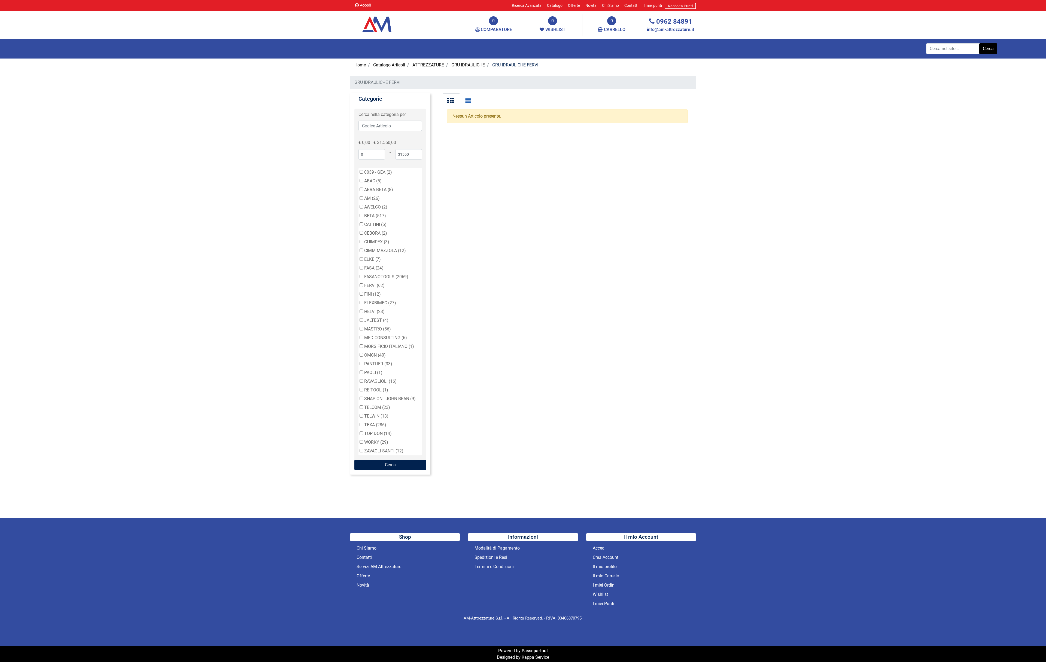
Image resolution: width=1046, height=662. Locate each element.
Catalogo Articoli (389, 65)
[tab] (451, 100)
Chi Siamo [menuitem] (610, 5)
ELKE (372, 259)
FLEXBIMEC (380, 302)
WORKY (376, 442)
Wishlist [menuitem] (600, 594)
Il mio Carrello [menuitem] (606, 575)
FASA (374, 268)
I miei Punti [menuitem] (603, 603)
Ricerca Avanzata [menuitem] (527, 5)
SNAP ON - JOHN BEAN (390, 398)
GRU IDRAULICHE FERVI (515, 65)
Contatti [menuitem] (631, 5)
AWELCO (375, 207)
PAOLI (373, 372)
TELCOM (377, 407)
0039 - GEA (378, 172)
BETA (375, 215)
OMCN (375, 355)
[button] (988, 48)
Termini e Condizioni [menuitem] (494, 566)
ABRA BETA (378, 189)
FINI (372, 294)
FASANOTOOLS (386, 276)
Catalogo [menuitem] (554, 5)
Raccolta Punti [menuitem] (680, 6)
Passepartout (535, 650)
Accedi (365, 5)
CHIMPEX (376, 241)
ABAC (373, 180)
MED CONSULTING (385, 337)
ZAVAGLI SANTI (383, 450)
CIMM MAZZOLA (385, 250)
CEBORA (375, 233)
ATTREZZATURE (428, 65)
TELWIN (376, 416)
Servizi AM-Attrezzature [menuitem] (379, 566)
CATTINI (375, 224)
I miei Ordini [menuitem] (604, 585)
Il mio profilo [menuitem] (605, 566)
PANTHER (378, 363)
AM (372, 198)
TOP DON (378, 433)
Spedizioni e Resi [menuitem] (491, 557)
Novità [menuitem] (591, 5)
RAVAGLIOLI (380, 381)
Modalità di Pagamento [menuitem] (497, 548)
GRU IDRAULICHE (468, 65)
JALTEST (376, 320)
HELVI (374, 311)
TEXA (375, 424)
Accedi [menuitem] (599, 548)
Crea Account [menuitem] (605, 557)
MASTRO (377, 329)
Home (360, 65)
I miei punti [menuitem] (653, 5)
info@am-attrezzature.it (670, 29)
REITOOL (376, 390)
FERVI (374, 285)
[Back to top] (1030, 646)
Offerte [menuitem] (574, 5)
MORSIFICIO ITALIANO (389, 346)
